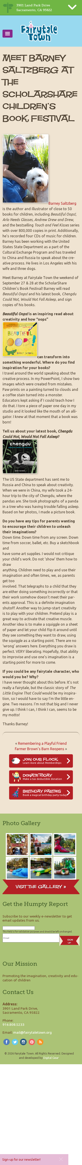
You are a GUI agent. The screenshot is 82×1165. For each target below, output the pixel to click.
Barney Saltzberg (62, 203)
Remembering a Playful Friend (42, 743)
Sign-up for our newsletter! (21, 1159)
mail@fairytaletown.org (32, 1032)
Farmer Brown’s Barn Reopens (39, 749)
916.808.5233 (13, 1024)
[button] (61, 1159)
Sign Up (70, 941)
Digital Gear (51, 1057)
